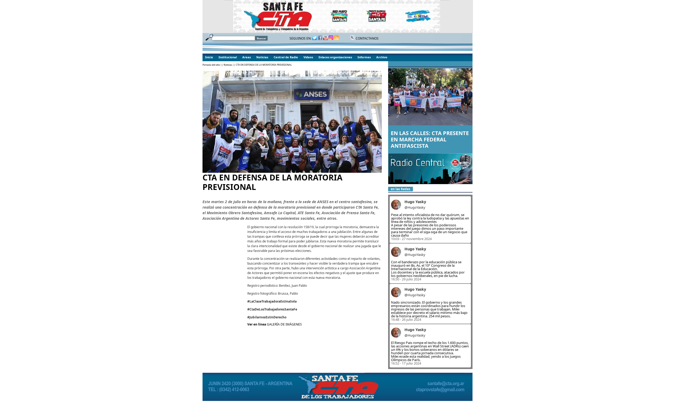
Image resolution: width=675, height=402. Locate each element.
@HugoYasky (414, 207)
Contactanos (367, 38)
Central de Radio (286, 57)
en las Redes (400, 189)
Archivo (381, 57)
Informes (364, 57)
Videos (308, 57)
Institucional (228, 57)
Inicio (209, 57)
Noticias (262, 57)
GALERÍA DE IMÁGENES (284, 324)
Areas (246, 57)
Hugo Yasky (415, 201)
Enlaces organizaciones (335, 57)
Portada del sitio (211, 64)
